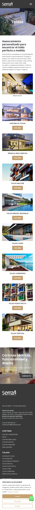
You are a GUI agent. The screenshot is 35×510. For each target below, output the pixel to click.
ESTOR (4, 437)
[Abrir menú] (31, 4)
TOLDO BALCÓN (7, 458)
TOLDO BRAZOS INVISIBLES (10, 461)
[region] (17, 494)
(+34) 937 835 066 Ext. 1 (9, 423)
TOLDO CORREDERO (8, 471)
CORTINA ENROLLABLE (9, 439)
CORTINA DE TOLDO (8, 456)
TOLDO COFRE (6, 469)
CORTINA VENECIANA (8, 444)
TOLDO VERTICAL (7, 464)
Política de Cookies (12, 492)
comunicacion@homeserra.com (11, 424)
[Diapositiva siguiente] (31, 84)
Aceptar (17, 496)
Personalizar (17, 501)
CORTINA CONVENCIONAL (10, 434)
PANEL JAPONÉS (7, 447)
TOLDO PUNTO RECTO (9, 466)
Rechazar (17, 506)
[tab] (13, 95)
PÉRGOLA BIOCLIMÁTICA (9, 474)
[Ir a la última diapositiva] (3, 84)
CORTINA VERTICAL (8, 442)
